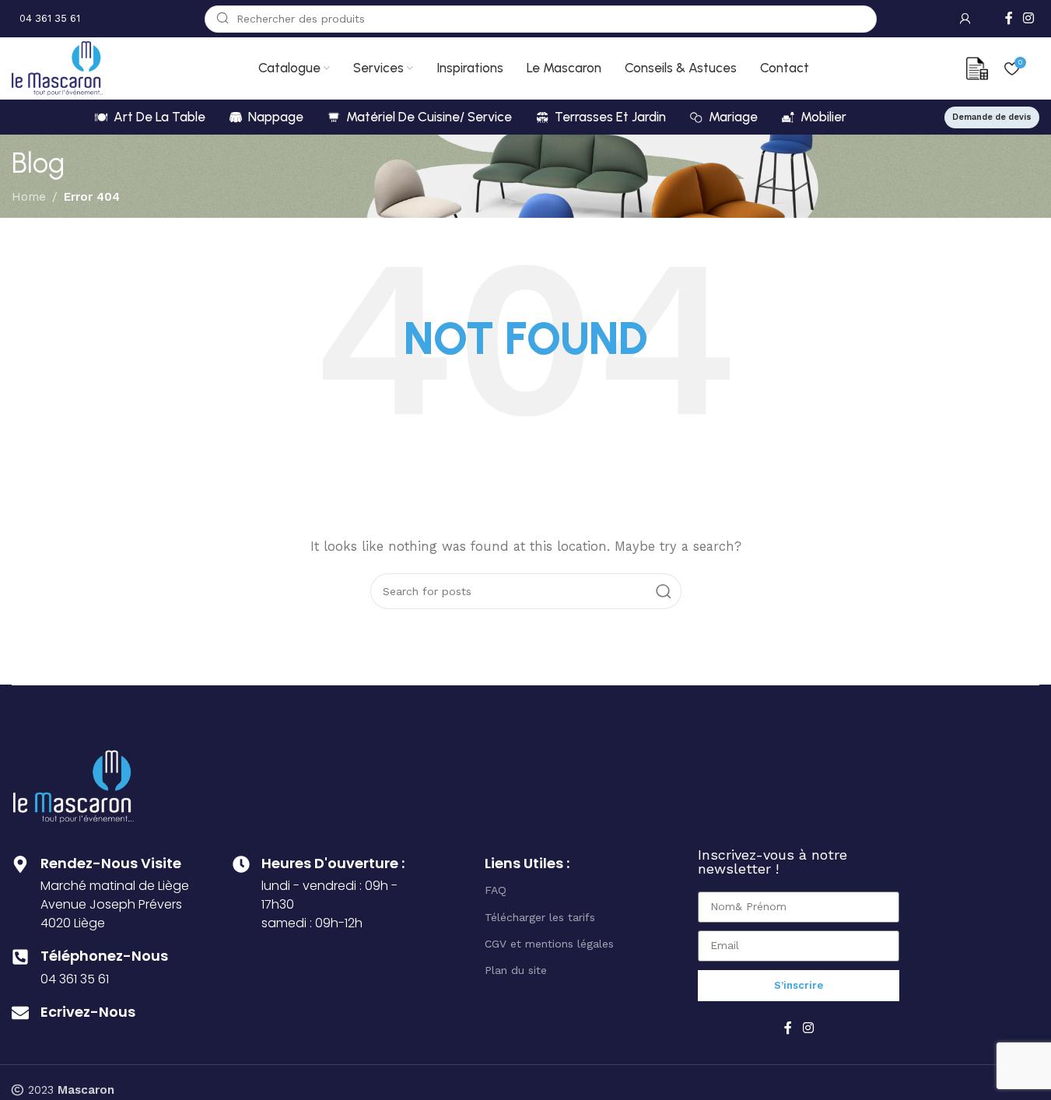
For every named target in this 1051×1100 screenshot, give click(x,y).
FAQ (495, 890)
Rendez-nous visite (110, 863)
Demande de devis (992, 117)
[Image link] (73, 785)
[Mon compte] (965, 18)
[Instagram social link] (1028, 18)
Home (29, 197)
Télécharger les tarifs (540, 917)
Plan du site (516, 970)
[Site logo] (57, 68)
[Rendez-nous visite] (20, 864)
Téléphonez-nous (104, 955)
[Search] (663, 591)
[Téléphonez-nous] (20, 956)
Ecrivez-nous (87, 1011)
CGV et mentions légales (549, 943)
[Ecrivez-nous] (20, 1012)
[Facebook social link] (1009, 18)
